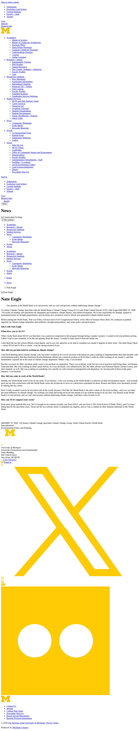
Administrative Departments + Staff (27, 160)
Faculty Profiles (18, 72)
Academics (11, 38)
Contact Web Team (15, 711)
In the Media (17, 125)
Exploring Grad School (16, 9)
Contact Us (11, 706)
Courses (15, 55)
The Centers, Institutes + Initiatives (27, 69)
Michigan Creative (20, 727)
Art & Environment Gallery (24, 165)
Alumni (10, 16)
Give (3, 21)
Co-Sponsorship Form (21, 133)
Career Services (18, 103)
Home (9, 278)
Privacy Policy (52, 723)
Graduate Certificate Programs (25, 50)
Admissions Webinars (21, 138)
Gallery (15, 140)
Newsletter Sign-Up (20, 172)
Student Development (21, 113)
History (15, 169)
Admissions (12, 7)
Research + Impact (15, 59)
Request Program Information (19, 718)
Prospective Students (15, 77)
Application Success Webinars (25, 96)
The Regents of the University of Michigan (26, 723)
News (9, 121)
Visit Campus (17, 89)
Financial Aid (17, 106)
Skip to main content (10, 2)
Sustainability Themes (21, 62)
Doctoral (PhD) (18, 45)
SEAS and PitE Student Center (25, 101)
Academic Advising (20, 108)
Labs (14, 74)
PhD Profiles (17, 64)
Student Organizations (21, 111)
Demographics (18, 155)
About (9, 143)
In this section (7, 220)
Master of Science (19, 40)
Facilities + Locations (21, 162)
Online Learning (19, 57)
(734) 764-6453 (9, 460)
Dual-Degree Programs (22, 47)
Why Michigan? (19, 79)
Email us (7, 462)
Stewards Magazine (20, 128)
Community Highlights (22, 123)
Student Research (19, 67)
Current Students (14, 12)
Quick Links (17, 118)
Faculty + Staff (13, 14)
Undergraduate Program (22, 52)
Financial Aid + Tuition (22, 86)
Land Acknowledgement (22, 167)
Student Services (14, 99)
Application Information (22, 81)
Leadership (16, 150)
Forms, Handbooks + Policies (24, 116)
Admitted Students (20, 94)
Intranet (4, 24)
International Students (21, 84)
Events (9, 130)
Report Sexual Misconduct (18, 716)
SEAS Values (18, 147)
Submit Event (18, 135)
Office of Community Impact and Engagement (32, 152)
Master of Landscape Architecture (26, 42)
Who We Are (17, 145)
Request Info (6, 26)
